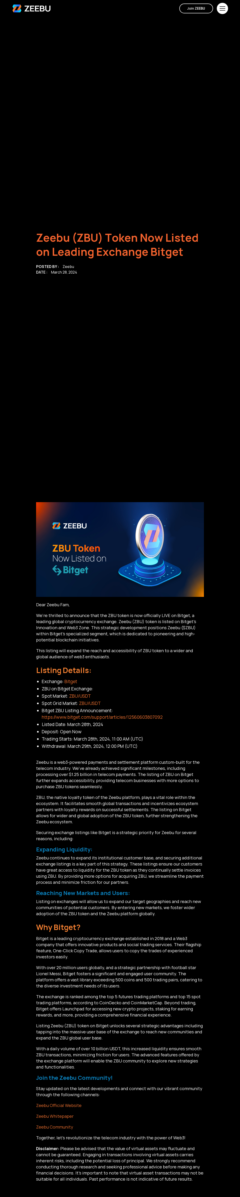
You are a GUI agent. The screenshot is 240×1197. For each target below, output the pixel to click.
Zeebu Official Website (59, 1105)
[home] (31, 8)
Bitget (70, 681)
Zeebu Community (54, 1127)
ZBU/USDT (80, 696)
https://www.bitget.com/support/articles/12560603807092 (102, 717)
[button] (222, 8)
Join (196, 8)
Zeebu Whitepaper (55, 1116)
